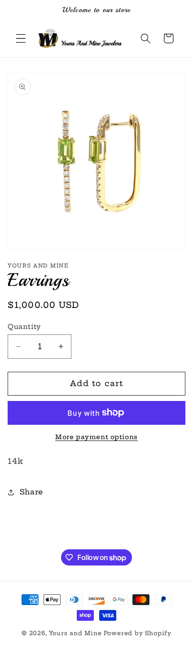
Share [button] (31, 491)
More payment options (96, 437)
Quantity (24, 326)
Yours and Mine (75, 633)
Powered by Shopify (138, 633)
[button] (20, 38)
